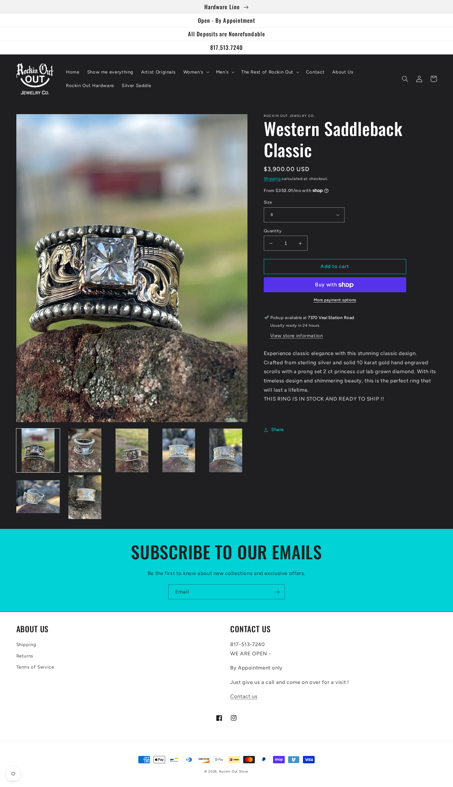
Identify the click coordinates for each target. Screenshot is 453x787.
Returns (24, 656)
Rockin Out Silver (234, 771)
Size (268, 202)
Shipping (272, 178)
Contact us (243, 696)
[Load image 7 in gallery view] (85, 497)
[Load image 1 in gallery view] (38, 450)
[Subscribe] (277, 591)
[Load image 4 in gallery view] (179, 450)
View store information (296, 335)
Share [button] (277, 429)
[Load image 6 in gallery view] (38, 497)
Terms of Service (35, 667)
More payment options (335, 300)
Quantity (272, 230)
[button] (195, 72)
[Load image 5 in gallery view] (226, 450)
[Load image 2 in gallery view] (85, 450)
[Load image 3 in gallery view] (132, 450)
